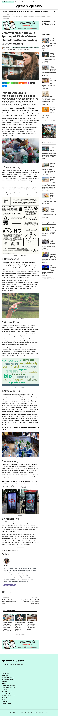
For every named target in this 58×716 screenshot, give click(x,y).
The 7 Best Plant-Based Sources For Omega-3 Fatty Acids (9, 601)
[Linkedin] (4, 83)
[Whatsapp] (10, 83)
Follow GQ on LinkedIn (8, 677)
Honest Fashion (23, 255)
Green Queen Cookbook (8, 687)
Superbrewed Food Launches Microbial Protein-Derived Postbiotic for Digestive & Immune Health (49, 99)
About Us (4, 697)
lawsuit (12, 420)
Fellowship (29, 1)
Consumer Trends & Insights (27, 47)
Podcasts (23, 1)
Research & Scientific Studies (9, 614)
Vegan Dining (18, 614)
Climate (4, 11)
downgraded (5, 282)
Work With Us (6, 690)
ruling (9, 544)
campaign (4, 353)
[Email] (15, 83)
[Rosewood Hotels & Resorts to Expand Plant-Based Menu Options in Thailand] (20, 617)
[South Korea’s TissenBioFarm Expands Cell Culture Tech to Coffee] (32, 617)
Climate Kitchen (6, 703)
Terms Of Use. (45, 712)
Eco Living (36, 47)
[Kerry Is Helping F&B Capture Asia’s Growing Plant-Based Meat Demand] (45, 209)
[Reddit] (21, 83)
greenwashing (7, 591)
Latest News (5, 673)
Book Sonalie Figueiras (8, 696)
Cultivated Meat (28, 11)
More (41, 1)
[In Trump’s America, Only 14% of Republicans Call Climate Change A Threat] (45, 229)
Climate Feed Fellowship (8, 685)
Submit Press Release (8, 692)
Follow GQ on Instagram (8, 679)
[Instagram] (26, 83)
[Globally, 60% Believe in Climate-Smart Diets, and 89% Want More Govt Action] (45, 241)
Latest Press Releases (8, 694)
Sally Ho (6, 565)
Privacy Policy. (38, 712)
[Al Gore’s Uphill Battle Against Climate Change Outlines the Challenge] (45, 267)
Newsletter (36, 1)
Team (3, 699)
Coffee (28, 614)
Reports (17, 1)
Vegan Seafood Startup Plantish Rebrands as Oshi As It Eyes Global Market (30, 601)
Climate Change (16, 47)
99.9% (15, 193)
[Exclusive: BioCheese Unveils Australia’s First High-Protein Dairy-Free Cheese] (45, 109)
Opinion (19, 11)
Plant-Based (12, 11)
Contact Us (5, 701)
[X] (32, 83)
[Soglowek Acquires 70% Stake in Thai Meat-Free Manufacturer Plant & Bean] (45, 67)
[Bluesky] (4, 86)
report (3, 120)
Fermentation (38, 11)
